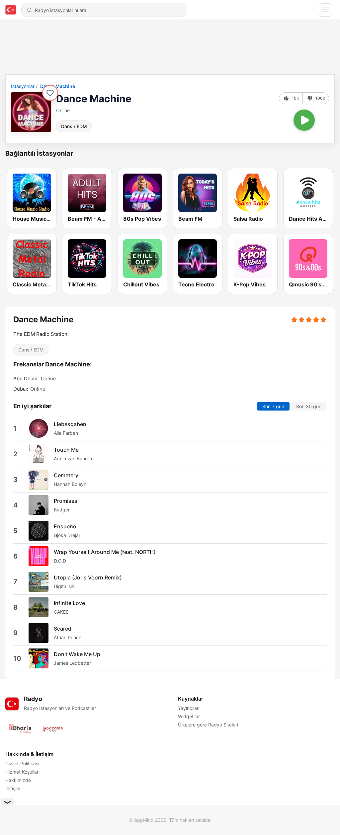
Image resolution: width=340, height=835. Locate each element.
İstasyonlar (23, 86)
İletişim (12, 788)
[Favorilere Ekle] (50, 93)
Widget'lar (189, 716)
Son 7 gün (273, 406)
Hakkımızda (18, 780)
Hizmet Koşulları (22, 772)
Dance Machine (57, 86)
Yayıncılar (188, 708)
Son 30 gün (308, 406)
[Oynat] (304, 120)
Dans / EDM (74, 126)
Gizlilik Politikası (22, 763)
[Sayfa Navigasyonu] (325, 10)
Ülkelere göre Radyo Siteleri (208, 724)
